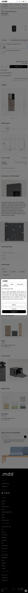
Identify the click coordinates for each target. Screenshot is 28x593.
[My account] (19, 1)
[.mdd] (4, 1)
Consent (14, 309)
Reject (14, 304)
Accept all (14, 312)
